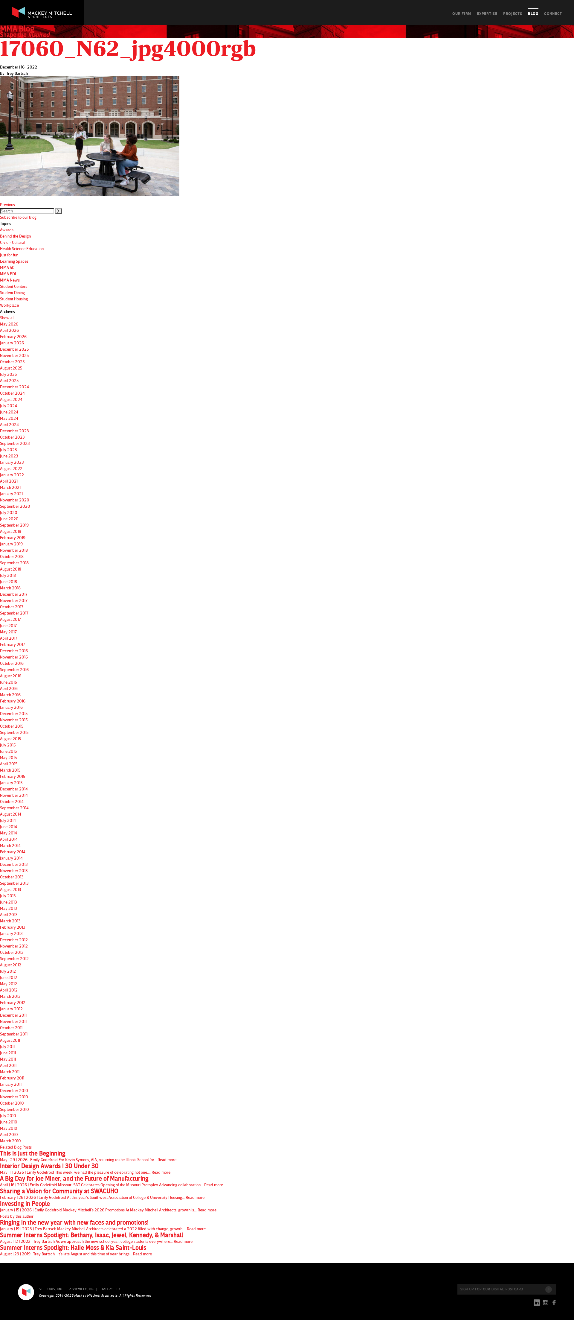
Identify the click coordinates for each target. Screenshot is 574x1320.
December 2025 (14, 349)
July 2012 (8, 971)
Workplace (9, 305)
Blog (533, 13)
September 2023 (15, 443)
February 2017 (12, 644)
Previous (7, 204)
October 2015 (11, 726)
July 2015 (8, 744)
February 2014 (12, 851)
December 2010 (14, 1090)
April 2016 (9, 688)
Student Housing (14, 298)
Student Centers (13, 286)
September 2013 (14, 883)
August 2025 (11, 367)
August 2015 (10, 738)
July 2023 (8, 449)
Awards (6, 229)
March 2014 (10, 845)
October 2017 (11, 606)
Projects (512, 13)
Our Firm (461, 13)
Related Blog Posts (16, 1146)
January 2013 (11, 933)
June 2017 (8, 625)
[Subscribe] (548, 1289)
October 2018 (12, 556)
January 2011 (11, 1084)
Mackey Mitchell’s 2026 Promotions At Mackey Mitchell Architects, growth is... (108, 1206)
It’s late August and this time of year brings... (76, 1250)
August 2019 (10, 531)
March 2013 (10, 920)
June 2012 (8, 977)
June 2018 (8, 581)
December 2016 (14, 650)
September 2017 (14, 612)
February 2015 (12, 776)
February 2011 (12, 1077)
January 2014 (11, 857)
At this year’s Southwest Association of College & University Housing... (102, 1194)
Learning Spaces (14, 261)
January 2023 (12, 462)
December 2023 (14, 430)
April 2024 (9, 424)
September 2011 (14, 1033)
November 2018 (14, 550)
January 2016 (11, 707)
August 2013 (10, 889)
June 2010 (8, 1121)
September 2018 (14, 562)
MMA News (10, 279)
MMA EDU (9, 273)
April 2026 (9, 330)
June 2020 (9, 518)
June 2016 (8, 682)
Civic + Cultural (12, 242)
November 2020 (14, 499)
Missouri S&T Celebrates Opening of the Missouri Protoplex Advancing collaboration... (111, 1181)
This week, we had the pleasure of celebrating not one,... (85, 1169)
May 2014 (8, 832)
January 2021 (11, 493)
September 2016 (14, 669)
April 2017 (8, 638)
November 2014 (14, 795)
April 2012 (9, 989)
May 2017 (8, 631)
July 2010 (8, 1115)
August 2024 (11, 399)
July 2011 (7, 1046)
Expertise (487, 13)
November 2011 (13, 1021)
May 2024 (9, 418)
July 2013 (8, 895)
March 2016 (10, 694)
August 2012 (10, 964)
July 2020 (8, 512)
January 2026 (12, 342)
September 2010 (14, 1109)
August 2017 (10, 619)
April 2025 (9, 380)
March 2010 (10, 1140)
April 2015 (8, 763)
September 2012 (14, 958)
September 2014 (14, 807)
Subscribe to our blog (18, 217)
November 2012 (14, 945)
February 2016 (12, 700)
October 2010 (12, 1102)
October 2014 (12, 801)
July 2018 (8, 575)
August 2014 (10, 813)
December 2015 (14, 713)
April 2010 (9, 1134)
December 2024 (14, 386)
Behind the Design (15, 235)
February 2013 (12, 927)
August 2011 (10, 1040)
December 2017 (14, 594)
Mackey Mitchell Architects (26, 1292)
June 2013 (8, 901)
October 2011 (11, 1027)
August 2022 (11, 468)
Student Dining (12, 292)
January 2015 (11, 782)
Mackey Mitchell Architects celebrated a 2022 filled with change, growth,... (103, 1225)
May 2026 (9, 323)
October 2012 (12, 952)
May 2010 (8, 1128)
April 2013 (9, 914)
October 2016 (12, 663)
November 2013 (14, 870)
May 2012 (8, 983)
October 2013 (12, 876)
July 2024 (8, 405)
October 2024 (12, 393)
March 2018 (10, 587)
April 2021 (9, 480)
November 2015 (14, 719)
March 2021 (10, 487)
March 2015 (10, 769)
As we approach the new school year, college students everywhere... (96, 1238)
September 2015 (14, 732)
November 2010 (14, 1096)
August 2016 (10, 675)
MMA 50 (7, 267)
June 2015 (8, 751)
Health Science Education (22, 248)
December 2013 (14, 864)
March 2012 (10, 996)
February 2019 (12, 537)
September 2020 (15, 506)
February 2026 (13, 336)
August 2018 (10, 568)
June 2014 (8, 826)
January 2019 (11, 543)
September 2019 (14, 524)
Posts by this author (16, 1216)
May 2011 (8, 1059)
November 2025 (14, 355)
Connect (553, 13)
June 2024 (9, 411)
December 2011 (13, 1015)
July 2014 (8, 820)
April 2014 (9, 839)
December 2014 (14, 788)
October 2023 (12, 437)
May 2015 (8, 757)
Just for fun (9, 254)
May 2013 (8, 908)
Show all (7, 317)
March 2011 (9, 1071)
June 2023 (9, 455)
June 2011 (8, 1052)
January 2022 (12, 474)
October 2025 (12, 361)
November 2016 (14, 656)
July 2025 (8, 374)
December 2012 (14, 939)
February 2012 (12, 1002)
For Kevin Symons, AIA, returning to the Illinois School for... (88, 1156)
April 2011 (8, 1065)
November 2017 (14, 600)
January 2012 (11, 1008)
